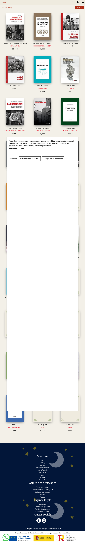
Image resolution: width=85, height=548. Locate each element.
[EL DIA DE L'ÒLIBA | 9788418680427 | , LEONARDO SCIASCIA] (42, 111)
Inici (42, 460)
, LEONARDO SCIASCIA (42, 131)
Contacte (42, 480)
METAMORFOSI (42, 86)
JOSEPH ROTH (70, 88)
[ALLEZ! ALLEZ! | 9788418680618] (15, 69)
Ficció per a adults (42, 487)
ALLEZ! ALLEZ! (15, 86)
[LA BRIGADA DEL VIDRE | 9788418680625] (70, 26)
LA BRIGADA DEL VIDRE (70, 43)
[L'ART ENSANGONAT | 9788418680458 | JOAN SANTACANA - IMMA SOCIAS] (15, 111)
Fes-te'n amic (42, 470)
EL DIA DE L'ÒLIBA (42, 128)
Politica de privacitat (42, 509)
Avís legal (42, 504)
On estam (42, 477)
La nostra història (42, 468)
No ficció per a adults (42, 492)
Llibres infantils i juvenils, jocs (42, 490)
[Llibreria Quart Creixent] (4, 3)
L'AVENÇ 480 (70, 425)
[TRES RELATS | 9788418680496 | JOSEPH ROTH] (70, 69)
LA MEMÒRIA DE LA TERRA (42, 43)
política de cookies (16, 149)
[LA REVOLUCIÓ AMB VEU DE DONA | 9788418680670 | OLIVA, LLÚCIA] (15, 26)
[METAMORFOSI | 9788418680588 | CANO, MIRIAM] (42, 69)
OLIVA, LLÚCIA (15, 46)
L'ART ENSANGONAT (15, 128)
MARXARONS (70, 128)
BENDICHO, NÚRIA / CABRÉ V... (42, 46)
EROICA (14, 425)
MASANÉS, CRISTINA (70, 131)
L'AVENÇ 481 (42, 425)
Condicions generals (42, 507)
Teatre (42, 494)
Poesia (42, 497)
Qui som (42, 465)
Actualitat (42, 472)
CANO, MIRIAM (42, 88)
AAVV (42, 427)
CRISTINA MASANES (14, 427)
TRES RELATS (70, 86)
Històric (42, 475)
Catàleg (42, 463)
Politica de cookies (42, 512)
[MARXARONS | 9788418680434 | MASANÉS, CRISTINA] (70, 111)
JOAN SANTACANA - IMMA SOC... (15, 131)
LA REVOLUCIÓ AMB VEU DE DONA (15, 43)
